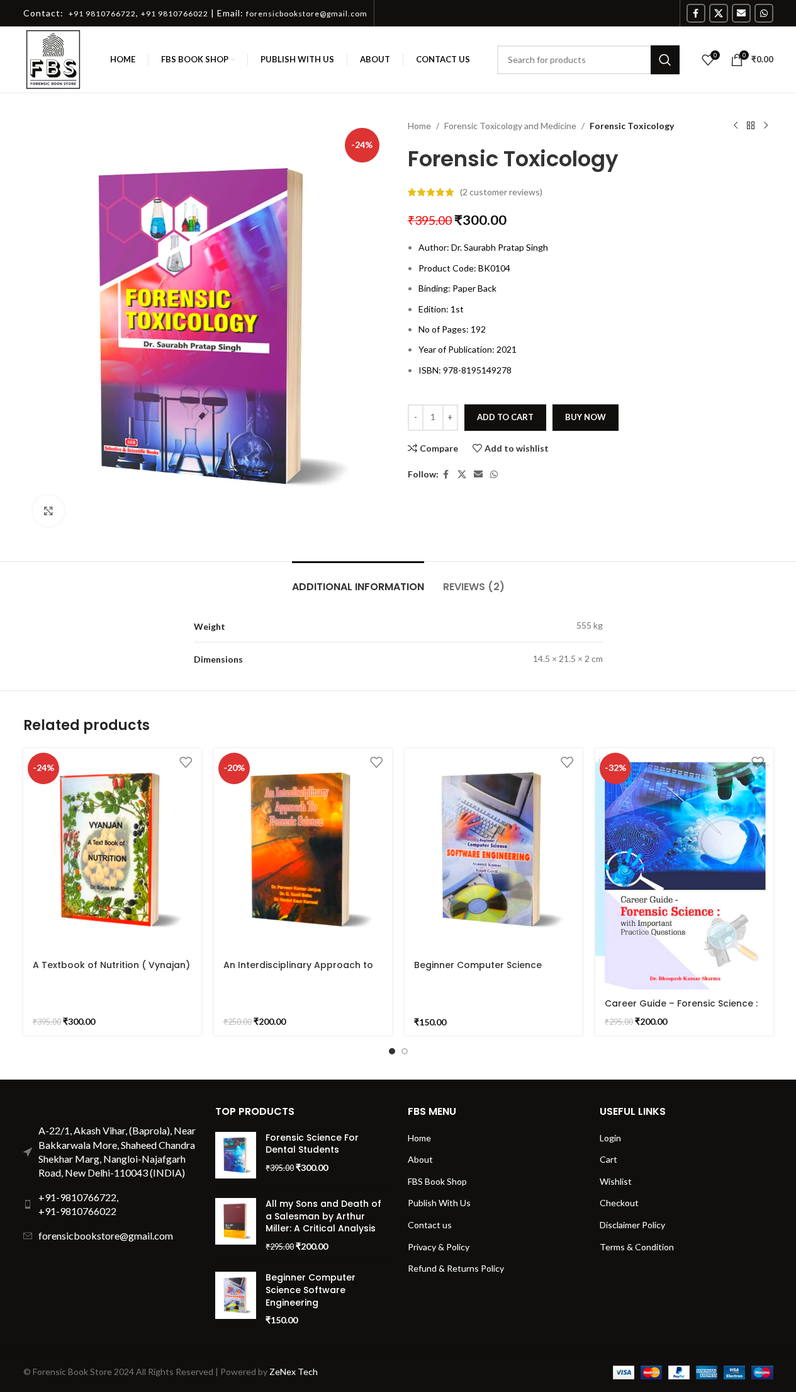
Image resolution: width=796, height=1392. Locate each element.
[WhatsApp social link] (763, 13)
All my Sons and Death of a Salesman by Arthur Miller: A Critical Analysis (323, 1216)
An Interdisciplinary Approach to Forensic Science (298, 971)
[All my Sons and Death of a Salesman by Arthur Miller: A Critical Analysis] (235, 1225)
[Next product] (765, 126)
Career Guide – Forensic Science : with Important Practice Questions (684, 1009)
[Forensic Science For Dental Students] (235, 1155)
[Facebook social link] (696, 13)
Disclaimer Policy (632, 1224)
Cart (608, 1159)
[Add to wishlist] (185, 762)
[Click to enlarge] (48, 511)
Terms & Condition (637, 1246)
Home (419, 125)
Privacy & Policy (438, 1246)
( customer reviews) (501, 191)
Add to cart (505, 417)
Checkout (619, 1202)
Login (610, 1137)
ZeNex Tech (293, 1371)
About (420, 1159)
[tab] (358, 580)
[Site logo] (53, 58)
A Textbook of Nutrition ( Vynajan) (111, 965)
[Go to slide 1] (392, 1051)
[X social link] (718, 13)
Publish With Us (439, 1202)
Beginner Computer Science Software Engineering (478, 971)
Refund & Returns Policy (456, 1268)
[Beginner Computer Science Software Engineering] (494, 850)
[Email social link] (741, 13)
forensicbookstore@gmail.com (105, 1235)
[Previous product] (735, 126)
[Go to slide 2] (404, 1051)
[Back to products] (750, 126)
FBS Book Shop (437, 1181)
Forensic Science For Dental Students (312, 1144)
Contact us (430, 1224)
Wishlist (616, 1181)
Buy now (585, 417)
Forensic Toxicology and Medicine (510, 125)
